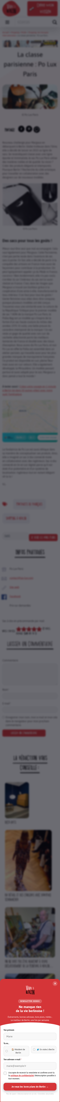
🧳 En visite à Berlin (45, 1049)
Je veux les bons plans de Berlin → (30, 1086)
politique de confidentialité (22, 1075)
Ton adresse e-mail (13, 1059)
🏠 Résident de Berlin (18, 1051)
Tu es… (6, 1043)
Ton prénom (9, 1030)
